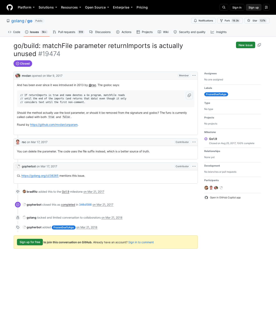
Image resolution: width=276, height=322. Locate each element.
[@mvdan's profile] (17, 75)
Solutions (46, 7)
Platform (24, 7)
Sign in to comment (141, 242)
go (29, 20)
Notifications (206, 20)
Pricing (142, 7)
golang (17, 20)
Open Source (95, 7)
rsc (24, 142)
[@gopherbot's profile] (17, 166)
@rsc (92, 85)
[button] (189, 95)
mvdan (26, 75)
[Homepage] (9, 7)
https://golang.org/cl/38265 (40, 175)
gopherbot (29, 166)
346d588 (85, 204)
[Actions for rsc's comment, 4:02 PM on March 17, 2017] (194, 142)
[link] (30, 191)
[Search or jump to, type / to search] (224, 7)
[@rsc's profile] (17, 142)
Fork (232, 20)
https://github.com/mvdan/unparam (54, 124)
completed (68, 204)
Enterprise (121, 7)
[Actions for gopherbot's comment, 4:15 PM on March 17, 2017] (194, 166)
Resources (69, 7)
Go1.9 (65, 191)
